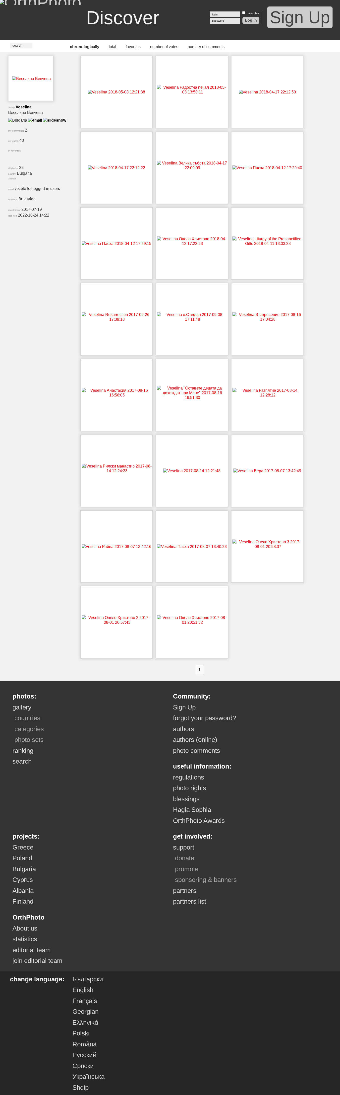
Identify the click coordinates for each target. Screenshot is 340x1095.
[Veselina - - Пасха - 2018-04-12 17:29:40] (267, 168)
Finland (22, 901)
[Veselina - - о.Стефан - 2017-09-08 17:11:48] (192, 319)
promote (186, 868)
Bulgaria (24, 868)
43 (16, 140)
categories (29, 728)
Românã (84, 1044)
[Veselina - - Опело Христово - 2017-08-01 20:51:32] (192, 622)
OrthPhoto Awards (199, 820)
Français (84, 1000)
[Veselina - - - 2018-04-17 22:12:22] (116, 168)
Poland (22, 858)
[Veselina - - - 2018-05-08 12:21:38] (116, 92)
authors (183, 728)
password (218, 20)
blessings (186, 798)
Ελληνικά (85, 1022)
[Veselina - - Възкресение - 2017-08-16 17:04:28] (267, 319)
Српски (83, 1065)
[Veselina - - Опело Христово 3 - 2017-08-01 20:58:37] (267, 547)
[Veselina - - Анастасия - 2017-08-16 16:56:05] (117, 395)
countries (27, 717)
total (112, 47)
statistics (24, 939)
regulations (188, 777)
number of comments (206, 47)
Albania (23, 890)
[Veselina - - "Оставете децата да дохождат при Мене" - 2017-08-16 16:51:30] (192, 397)
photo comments (196, 750)
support (183, 847)
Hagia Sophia (192, 809)
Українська (88, 1076)
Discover (122, 17)
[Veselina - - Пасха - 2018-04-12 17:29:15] (116, 243)
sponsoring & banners (206, 879)
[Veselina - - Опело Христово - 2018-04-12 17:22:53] (192, 243)
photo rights (189, 787)
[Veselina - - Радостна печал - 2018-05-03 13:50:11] (192, 92)
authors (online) (195, 739)
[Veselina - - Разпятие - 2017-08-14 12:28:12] (267, 395)
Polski (81, 1033)
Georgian (85, 1011)
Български (87, 979)
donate (184, 858)
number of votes (164, 47)
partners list (189, 901)
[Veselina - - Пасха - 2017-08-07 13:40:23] (192, 547)
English (82, 989)
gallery (21, 707)
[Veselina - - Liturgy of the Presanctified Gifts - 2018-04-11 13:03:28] (267, 243)
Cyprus (22, 879)
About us (24, 928)
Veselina (24, 107)
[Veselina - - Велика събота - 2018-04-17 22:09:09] (192, 168)
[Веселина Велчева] (31, 79)
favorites (133, 47)
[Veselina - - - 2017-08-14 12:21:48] (192, 471)
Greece (22, 847)
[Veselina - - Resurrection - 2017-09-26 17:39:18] (117, 319)
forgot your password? (204, 717)
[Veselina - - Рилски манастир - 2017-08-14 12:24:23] (117, 471)
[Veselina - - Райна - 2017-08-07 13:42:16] (116, 547)
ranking (22, 750)
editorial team (31, 949)
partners (184, 890)
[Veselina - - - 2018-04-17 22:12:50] (267, 92)
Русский (84, 1054)
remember (253, 13)
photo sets (29, 739)
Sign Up (300, 17)
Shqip (80, 1087)
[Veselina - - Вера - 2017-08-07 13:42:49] (267, 471)
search (22, 761)
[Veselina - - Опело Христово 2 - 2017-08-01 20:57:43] (117, 622)
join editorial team (37, 960)
